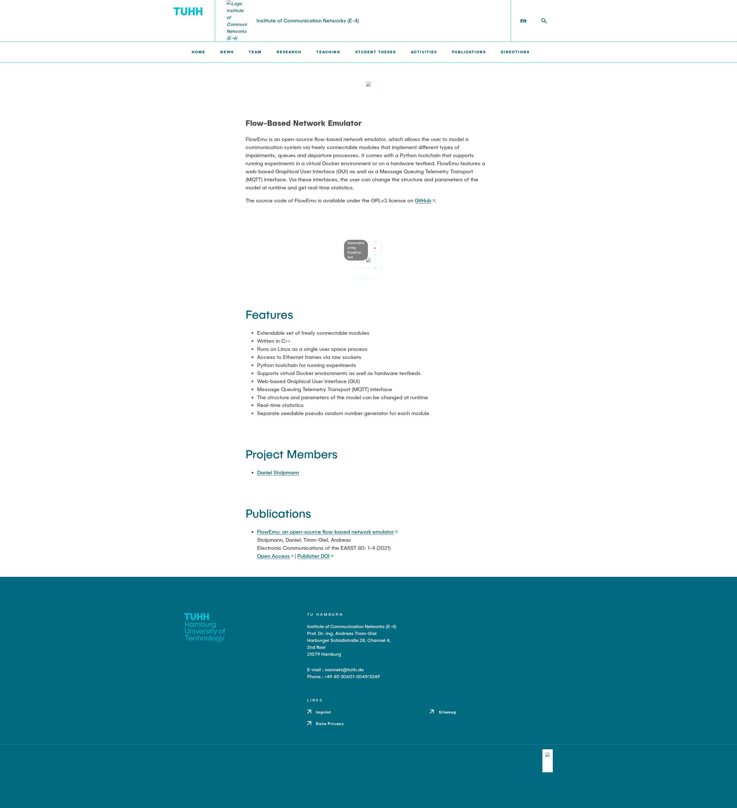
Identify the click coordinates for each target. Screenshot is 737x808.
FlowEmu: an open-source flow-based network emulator (325, 531)
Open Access (273, 556)
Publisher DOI (313, 556)
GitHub (423, 200)
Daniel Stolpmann (278, 472)
